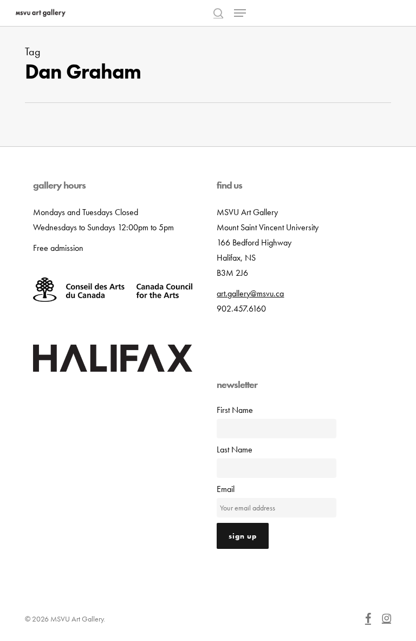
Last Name (234, 449)
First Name (235, 410)
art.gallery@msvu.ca (250, 293)
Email (226, 489)
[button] (240, 13)
